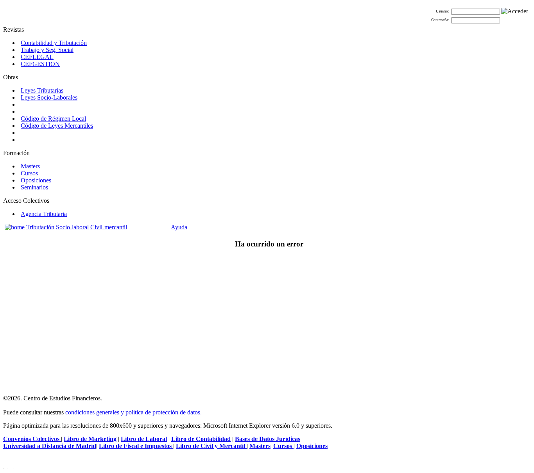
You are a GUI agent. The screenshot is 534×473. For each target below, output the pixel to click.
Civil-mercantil (108, 227)
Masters (30, 166)
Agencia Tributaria (44, 214)
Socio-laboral (72, 227)
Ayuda (179, 227)
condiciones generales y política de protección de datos (132, 412)
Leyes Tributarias (42, 90)
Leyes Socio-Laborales (49, 97)
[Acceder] (514, 11)
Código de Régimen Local (53, 118)
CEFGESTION (40, 64)
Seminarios (34, 187)
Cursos (29, 173)
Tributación (40, 227)
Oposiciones (36, 180)
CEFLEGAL (37, 57)
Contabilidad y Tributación (54, 42)
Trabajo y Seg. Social (47, 49)
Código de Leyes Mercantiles (57, 125)
